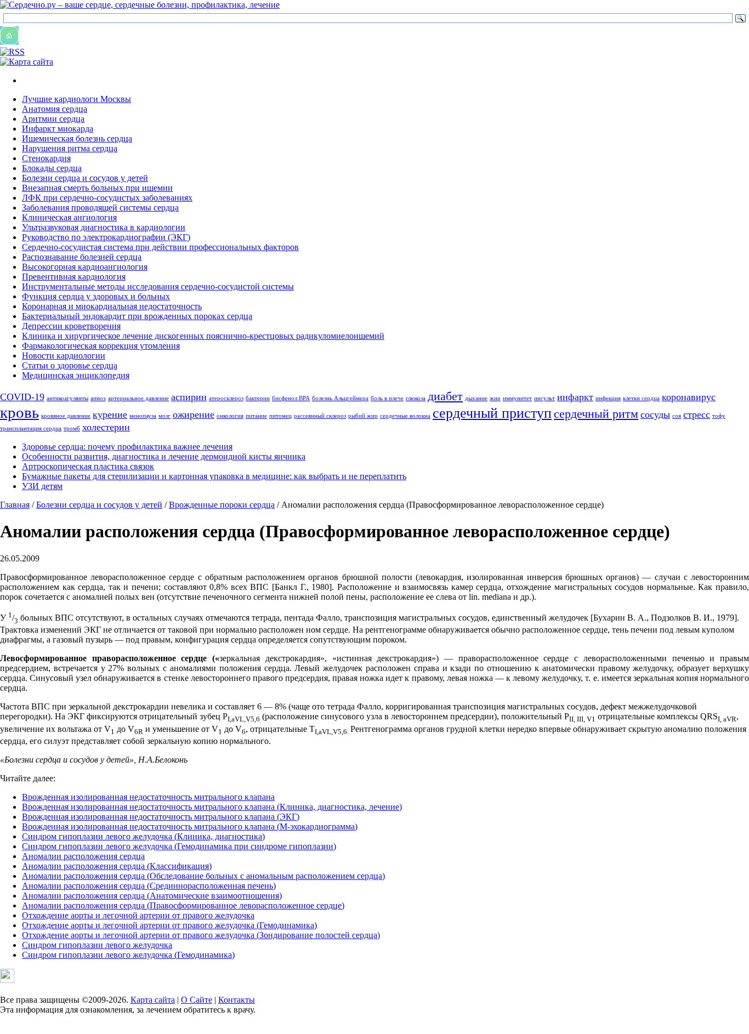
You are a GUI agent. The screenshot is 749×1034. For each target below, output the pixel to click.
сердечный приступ (492, 413)
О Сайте (196, 999)
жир (495, 398)
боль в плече (387, 398)
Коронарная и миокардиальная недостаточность (112, 306)
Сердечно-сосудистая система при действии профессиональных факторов (160, 247)
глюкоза (415, 398)
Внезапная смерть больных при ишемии (97, 187)
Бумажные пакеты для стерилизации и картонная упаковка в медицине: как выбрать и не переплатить (214, 476)
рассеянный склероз (320, 416)
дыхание (476, 398)
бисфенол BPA (291, 398)
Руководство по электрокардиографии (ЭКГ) (106, 237)
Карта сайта (152, 999)
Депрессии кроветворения (71, 326)
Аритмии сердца (53, 118)
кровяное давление (65, 416)
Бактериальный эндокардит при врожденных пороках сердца (137, 316)
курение (110, 414)
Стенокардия (46, 158)
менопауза (142, 416)
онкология (230, 416)
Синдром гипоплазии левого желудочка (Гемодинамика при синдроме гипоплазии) (179, 846)
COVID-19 (22, 396)
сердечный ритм (596, 414)
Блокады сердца (52, 168)
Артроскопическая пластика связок (88, 466)
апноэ (98, 398)
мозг (164, 416)
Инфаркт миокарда (57, 128)
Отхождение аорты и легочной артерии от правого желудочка (138, 915)
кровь (19, 412)
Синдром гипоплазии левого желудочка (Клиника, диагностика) (143, 836)
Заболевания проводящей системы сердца (100, 207)
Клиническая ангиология (69, 217)
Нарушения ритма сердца (69, 148)
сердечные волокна (405, 416)
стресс (696, 414)
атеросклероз (226, 398)
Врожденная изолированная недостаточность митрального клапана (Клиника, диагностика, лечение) (212, 806)
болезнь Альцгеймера (340, 398)
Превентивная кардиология (74, 276)
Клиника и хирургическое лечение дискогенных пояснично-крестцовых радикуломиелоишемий (203, 335)
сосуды (655, 414)
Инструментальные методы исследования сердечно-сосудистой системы (158, 286)
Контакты (236, 999)
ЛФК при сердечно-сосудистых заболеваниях (107, 197)
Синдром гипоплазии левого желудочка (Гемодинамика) (128, 954)
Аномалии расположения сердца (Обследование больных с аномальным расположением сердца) (203, 875)
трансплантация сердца (30, 428)
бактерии (258, 398)
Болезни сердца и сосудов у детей (85, 178)
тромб (72, 428)
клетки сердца (641, 398)
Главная (15, 504)
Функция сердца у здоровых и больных (96, 296)
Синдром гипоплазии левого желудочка (97, 945)
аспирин (189, 396)
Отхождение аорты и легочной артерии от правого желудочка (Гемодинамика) (169, 925)
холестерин (106, 427)
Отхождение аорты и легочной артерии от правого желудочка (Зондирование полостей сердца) (201, 935)
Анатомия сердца (54, 108)
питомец (280, 416)
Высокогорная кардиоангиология (84, 266)
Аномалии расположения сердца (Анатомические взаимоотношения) (152, 895)
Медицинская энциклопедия (75, 375)
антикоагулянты (67, 398)
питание (256, 416)
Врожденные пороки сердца (222, 504)
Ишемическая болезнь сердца (77, 138)
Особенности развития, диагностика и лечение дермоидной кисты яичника (163, 456)
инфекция (608, 398)
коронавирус (689, 396)
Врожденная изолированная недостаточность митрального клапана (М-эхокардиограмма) (190, 826)
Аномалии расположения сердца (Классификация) (117, 866)
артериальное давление (138, 398)
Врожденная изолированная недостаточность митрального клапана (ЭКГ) (160, 816)
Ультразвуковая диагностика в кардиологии (103, 227)
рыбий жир (363, 416)
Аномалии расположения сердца (83, 856)
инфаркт (575, 396)
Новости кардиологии (63, 355)
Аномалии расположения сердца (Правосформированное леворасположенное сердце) (183, 905)
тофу (718, 416)
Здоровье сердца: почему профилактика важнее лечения (127, 446)
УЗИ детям (42, 486)
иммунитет (517, 398)
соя (676, 416)
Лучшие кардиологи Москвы (76, 99)
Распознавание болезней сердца (81, 257)
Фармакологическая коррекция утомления (101, 345)
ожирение (193, 414)
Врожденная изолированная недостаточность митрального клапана (148, 797)
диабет (445, 396)
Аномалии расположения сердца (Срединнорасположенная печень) (149, 885)
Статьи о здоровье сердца (69, 365)
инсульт (544, 398)
